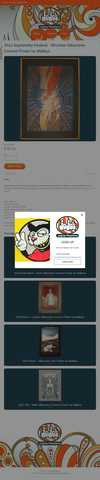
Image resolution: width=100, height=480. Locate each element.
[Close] (82, 215)
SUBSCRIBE (67, 261)
